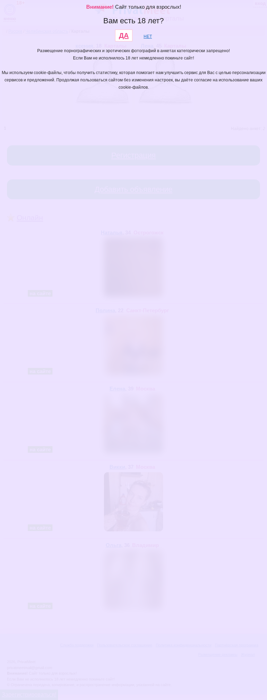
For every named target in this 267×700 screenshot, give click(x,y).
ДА (124, 35)
